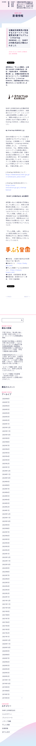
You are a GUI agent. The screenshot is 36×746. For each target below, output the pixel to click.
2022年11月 (6, 561)
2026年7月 (6, 402)
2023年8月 (6, 528)
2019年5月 (6, 698)
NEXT (26, 297)
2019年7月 (6, 694)
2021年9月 (6, 611)
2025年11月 (6, 431)
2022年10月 (6, 564)
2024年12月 (6, 471)
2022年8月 (6, 572)
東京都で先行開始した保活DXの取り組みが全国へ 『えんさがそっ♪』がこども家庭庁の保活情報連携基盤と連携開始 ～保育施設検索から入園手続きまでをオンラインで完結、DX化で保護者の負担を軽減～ (12, 346)
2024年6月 (6, 492)
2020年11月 (6, 644)
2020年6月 (6, 662)
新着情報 (14, 53)
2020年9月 (6, 651)
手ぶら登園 (6, 725)
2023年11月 (6, 518)
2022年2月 (6, 593)
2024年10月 (6, 478)
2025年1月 (6, 467)
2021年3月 (6, 629)
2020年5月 (6, 665)
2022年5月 (6, 582)
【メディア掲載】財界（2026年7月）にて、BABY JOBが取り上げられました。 (12, 368)
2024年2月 (6, 507)
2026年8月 (6, 399)
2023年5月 (6, 539)
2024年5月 (6, 496)
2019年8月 (6, 691)
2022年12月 (6, 557)
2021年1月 (6, 637)
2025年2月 (6, 463)
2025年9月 (6, 438)
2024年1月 (6, 510)
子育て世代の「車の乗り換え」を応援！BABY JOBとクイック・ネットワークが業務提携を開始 (12, 334)
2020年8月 (6, 655)
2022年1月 (6, 597)
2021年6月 (6, 622)
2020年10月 (6, 647)
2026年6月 (6, 406)
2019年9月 (6, 687)
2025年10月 (6, 435)
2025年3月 (6, 460)
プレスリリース (7, 718)
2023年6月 (6, 536)
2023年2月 (6, 550)
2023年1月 (6, 554)
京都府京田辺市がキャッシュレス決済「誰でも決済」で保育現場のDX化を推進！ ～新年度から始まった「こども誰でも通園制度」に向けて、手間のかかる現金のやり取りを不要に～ (12, 359)
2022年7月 (6, 575)
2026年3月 (6, 417)
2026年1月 (6, 424)
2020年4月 (6, 669)
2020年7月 (6, 658)
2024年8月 (6, 485)
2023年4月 (6, 543)
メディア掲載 (6, 721)
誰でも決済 (6, 732)
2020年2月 (6, 676)
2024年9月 (6, 481)
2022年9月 (6, 568)
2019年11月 (6, 680)
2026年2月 (6, 420)
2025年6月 (6, 449)
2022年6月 (6, 579)
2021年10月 (6, 608)
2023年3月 (6, 546)
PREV (9, 297)
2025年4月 (6, 456)
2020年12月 (6, 640)
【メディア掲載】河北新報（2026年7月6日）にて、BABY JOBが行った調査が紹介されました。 (12, 376)
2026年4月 (6, 413)
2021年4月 (6, 626)
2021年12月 (6, 600)
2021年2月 (6, 633)
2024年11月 (6, 474)
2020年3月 (6, 673)
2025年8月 (6, 442)
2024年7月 (6, 489)
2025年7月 (6, 445)
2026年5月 (6, 409)
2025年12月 (6, 427)
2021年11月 (6, 604)
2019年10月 (6, 683)
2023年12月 (6, 514)
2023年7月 (6, 532)
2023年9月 (6, 525)
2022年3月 (6, 590)
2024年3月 (6, 503)
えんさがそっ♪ (7, 714)
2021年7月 (6, 618)
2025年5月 (6, 453)
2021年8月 (6, 615)
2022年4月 (6, 586)
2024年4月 (6, 500)
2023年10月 (6, 521)
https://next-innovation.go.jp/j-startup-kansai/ (16, 187)
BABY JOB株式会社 (8, 710)
